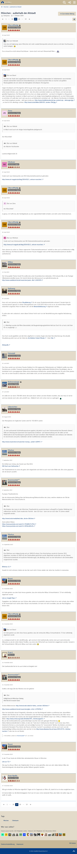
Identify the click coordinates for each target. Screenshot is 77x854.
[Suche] (64, 2)
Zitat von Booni (11, 75)
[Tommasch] (64, 834)
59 (25, 19)
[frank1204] (61, 834)
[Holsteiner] (28, 834)
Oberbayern (15, 820)
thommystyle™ (21, 735)
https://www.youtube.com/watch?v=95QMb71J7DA (18, 524)
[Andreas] (39, 834)
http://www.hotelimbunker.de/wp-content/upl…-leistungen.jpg (54, 100)
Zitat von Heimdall (12, 41)
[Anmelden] (69, 2)
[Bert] (32, 834)
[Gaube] (50, 834)
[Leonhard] (17, 834)
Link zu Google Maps (8, 598)
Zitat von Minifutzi (12, 238)
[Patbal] (35, 834)
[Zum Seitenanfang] (74, 851)
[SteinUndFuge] (7, 834)
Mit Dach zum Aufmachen (10, 466)
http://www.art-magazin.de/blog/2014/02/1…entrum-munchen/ (22, 179)
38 (12, 19)
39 (15, 19)
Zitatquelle (5, 345)
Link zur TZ (5, 762)
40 (19, 19)
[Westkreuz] (43, 834)
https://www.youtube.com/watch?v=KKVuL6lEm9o (18, 526)
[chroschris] (21, 834)
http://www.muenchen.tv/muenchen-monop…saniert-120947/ (21, 442)
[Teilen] (74, 19)
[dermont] (3, 834)
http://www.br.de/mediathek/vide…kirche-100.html (18, 518)
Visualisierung (26, 302)
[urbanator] (25, 834)
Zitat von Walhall (12, 126)
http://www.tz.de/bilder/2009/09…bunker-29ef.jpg (40, 102)
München (6, 820)
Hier (52, 338)
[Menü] (74, 2)
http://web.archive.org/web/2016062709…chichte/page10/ (24, 719)
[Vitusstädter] (54, 834)
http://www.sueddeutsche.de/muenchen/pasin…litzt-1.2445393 (21, 280)
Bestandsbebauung (40, 306)
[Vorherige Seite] (3, 19)
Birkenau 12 (6, 567)
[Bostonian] (46, 834)
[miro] (14, 834)
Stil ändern (72, 843)
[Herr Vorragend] (57, 834)
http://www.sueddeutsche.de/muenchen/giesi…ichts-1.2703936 (21, 709)
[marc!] (10, 834)
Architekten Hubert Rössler (36, 338)
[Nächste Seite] (29, 19)
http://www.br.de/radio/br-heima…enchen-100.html (32, 705)
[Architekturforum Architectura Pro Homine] (6, 2)
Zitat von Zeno (11, 203)
